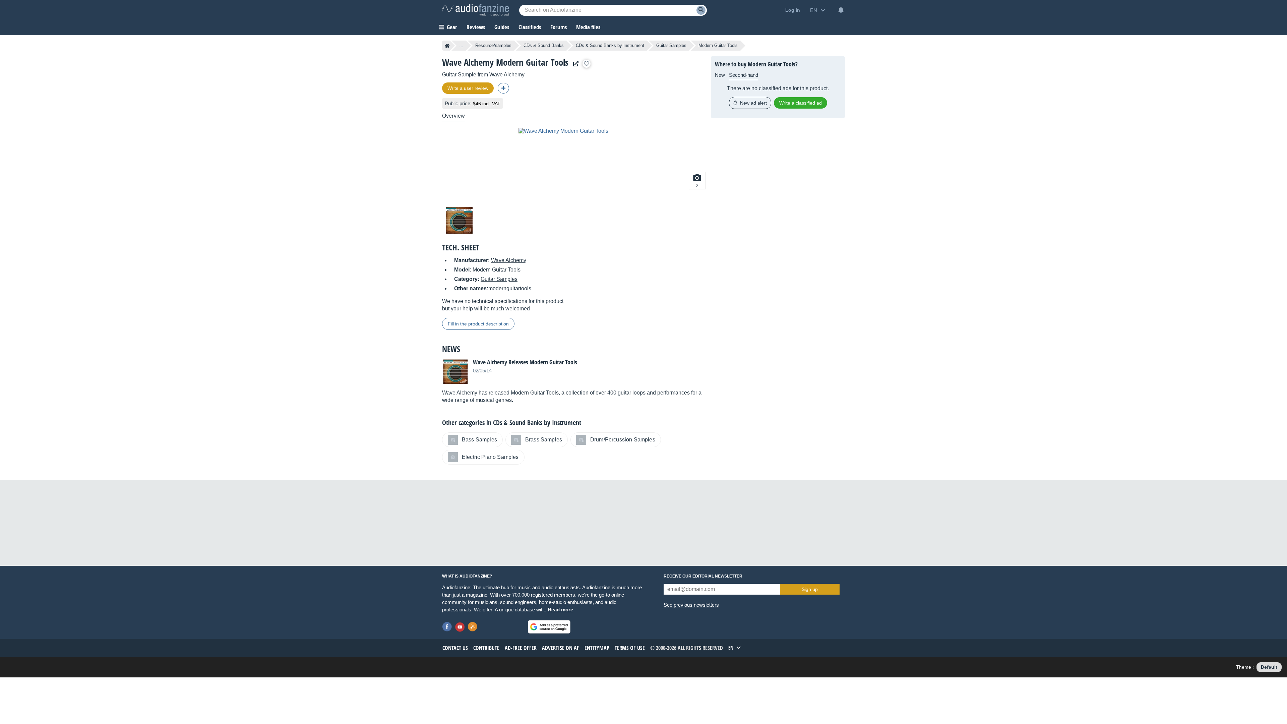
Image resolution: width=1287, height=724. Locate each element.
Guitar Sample (459, 74)
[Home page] (447, 46)
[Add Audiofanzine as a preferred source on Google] (549, 627)
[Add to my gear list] (586, 63)
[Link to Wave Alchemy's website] (574, 64)
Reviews (476, 27)
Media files (588, 27)
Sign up (810, 589)
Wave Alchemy (507, 74)
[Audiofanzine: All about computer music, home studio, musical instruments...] (475, 10)
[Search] (701, 10)
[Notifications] (841, 10)
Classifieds (529, 27)
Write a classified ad (800, 103)
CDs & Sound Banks (544, 45)
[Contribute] (503, 88)
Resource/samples (493, 45)
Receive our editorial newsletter (703, 576)
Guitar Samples (671, 45)
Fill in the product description (478, 323)
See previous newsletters (691, 605)
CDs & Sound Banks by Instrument (610, 45)
